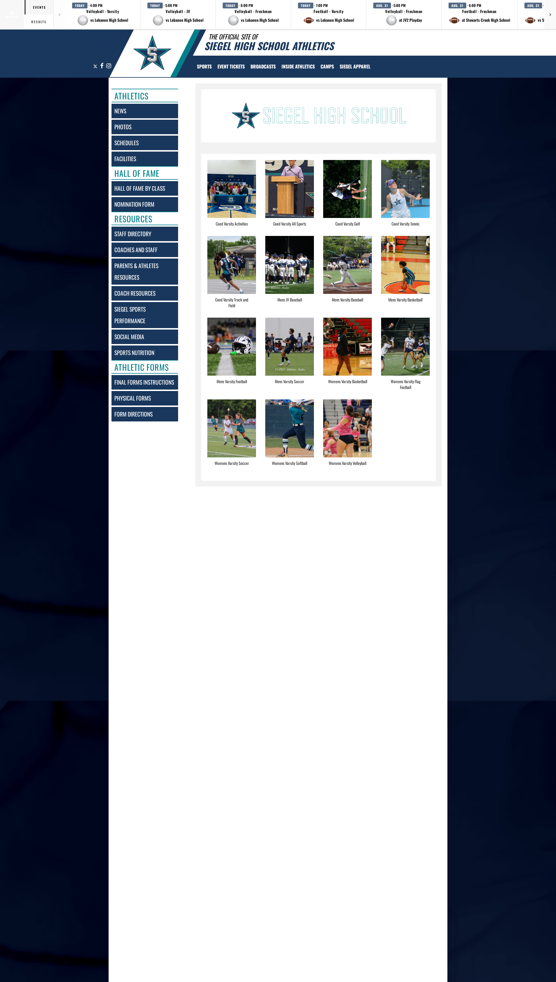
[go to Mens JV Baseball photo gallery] (290, 269)
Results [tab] (39, 21)
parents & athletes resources (136, 271)
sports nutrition (134, 352)
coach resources (135, 293)
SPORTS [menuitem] (204, 66)
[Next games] (550, 14)
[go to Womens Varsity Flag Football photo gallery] (405, 351)
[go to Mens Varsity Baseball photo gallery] (347, 269)
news (120, 111)
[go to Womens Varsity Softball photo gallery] (290, 433)
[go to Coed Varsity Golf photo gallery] (347, 193)
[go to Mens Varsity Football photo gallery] (232, 351)
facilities (125, 158)
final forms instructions (144, 382)
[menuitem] (231, 66)
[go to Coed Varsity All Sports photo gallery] (290, 193)
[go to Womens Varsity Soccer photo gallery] (232, 433)
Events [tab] (39, 7)
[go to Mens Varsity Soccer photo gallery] (290, 351)
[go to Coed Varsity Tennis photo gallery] (405, 193)
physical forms (132, 398)
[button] (102, 14)
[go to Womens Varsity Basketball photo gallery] (347, 351)
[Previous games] (59, 14)
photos (122, 127)
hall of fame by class (139, 188)
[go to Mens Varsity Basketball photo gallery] (405, 269)
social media (129, 336)
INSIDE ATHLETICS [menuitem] (298, 66)
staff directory (132, 234)
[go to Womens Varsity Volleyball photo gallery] (347, 433)
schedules (126, 143)
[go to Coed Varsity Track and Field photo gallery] (232, 269)
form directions (133, 414)
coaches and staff (136, 250)
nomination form (134, 204)
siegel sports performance (130, 315)
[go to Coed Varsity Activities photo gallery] (232, 193)
